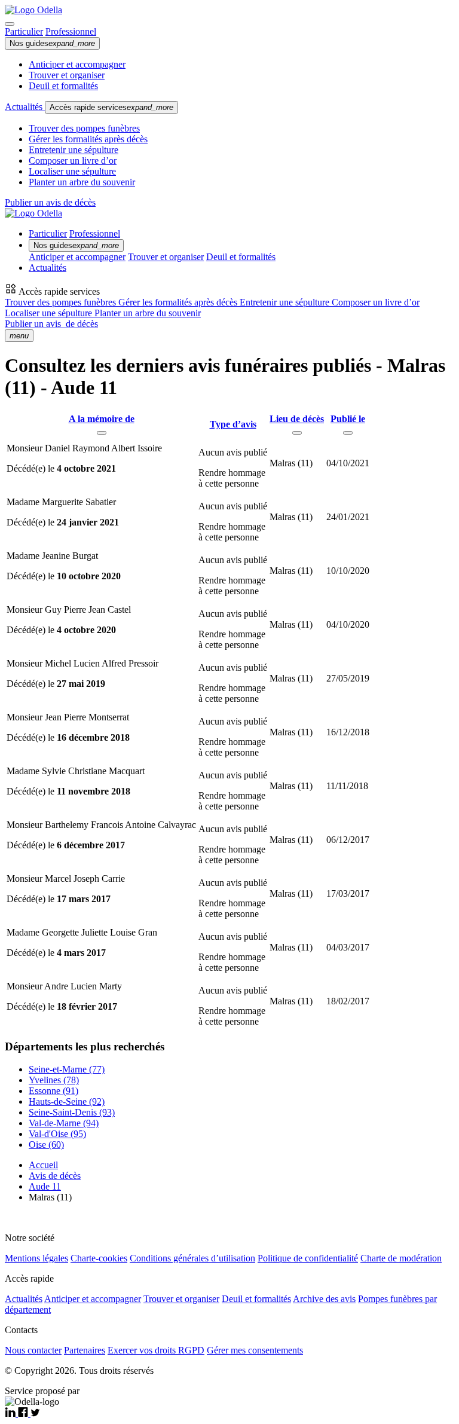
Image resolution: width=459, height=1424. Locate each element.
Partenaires (84, 1350)
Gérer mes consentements (255, 1350)
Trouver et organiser (67, 75)
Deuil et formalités (63, 86)
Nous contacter (33, 1350)
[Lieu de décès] (297, 433)
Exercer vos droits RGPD (156, 1350)
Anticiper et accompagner (77, 64)
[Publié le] (348, 433)
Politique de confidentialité (308, 1258)
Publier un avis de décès (50, 202)
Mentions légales (36, 1258)
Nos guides (52, 43)
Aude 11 (45, 1186)
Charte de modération (401, 1258)
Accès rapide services (111, 107)
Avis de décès (55, 1176)
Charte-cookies (99, 1258)
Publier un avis (51, 324)
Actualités (25, 107)
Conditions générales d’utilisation (192, 1258)
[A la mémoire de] (101, 433)
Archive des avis (324, 1299)
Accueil (43, 1165)
